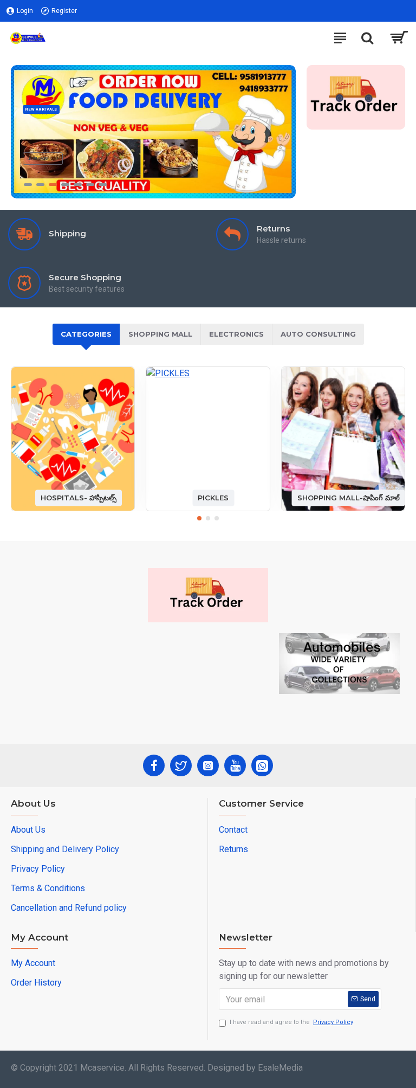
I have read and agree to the (291, 1022)
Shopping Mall (160, 334)
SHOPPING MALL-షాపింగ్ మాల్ (348, 497)
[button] (199, 518)
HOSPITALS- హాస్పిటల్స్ (78, 497)
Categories (86, 334)
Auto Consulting (318, 334)
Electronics (236, 334)
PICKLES (213, 497)
